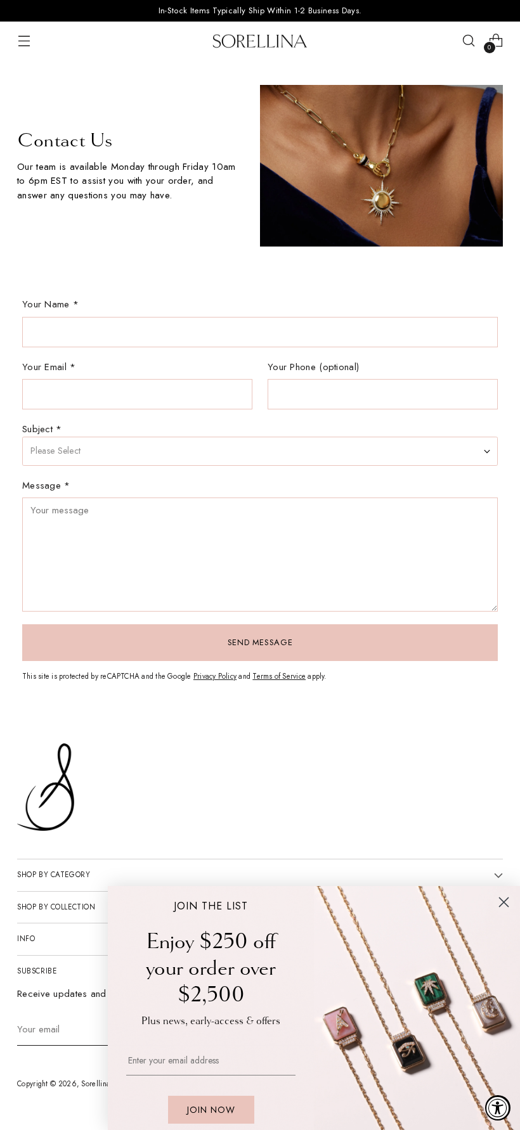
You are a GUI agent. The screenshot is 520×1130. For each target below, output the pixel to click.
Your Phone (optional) (313, 367)
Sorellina (95, 1084)
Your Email (49, 367)
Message (46, 485)
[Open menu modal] (24, 41)
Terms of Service (279, 676)
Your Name (50, 304)
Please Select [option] (55, 450)
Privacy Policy (215, 676)
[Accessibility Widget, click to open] (497, 1107)
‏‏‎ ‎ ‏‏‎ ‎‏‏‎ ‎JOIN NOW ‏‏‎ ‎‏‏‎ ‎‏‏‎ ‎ (211, 1109)
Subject (42, 429)
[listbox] (260, 451)
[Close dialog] (504, 902)
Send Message (260, 642)
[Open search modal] (469, 41)
